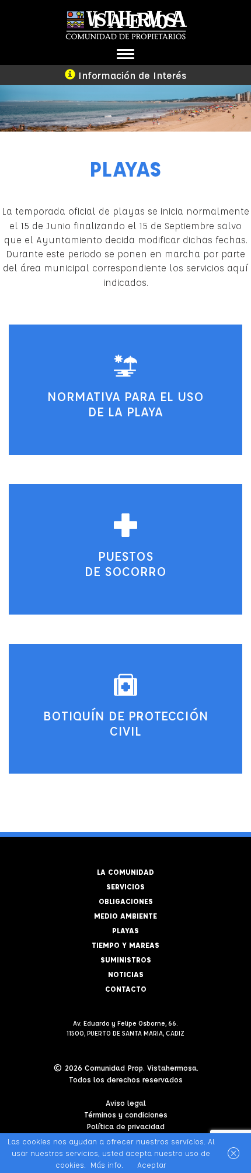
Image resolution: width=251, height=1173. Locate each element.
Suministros (125, 959)
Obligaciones (126, 901)
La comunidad (125, 872)
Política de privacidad (125, 1126)
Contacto (126, 988)
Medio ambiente (125, 915)
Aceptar (151, 1164)
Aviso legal (126, 1103)
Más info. (106, 1164)
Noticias (126, 974)
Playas (125, 930)
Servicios (125, 886)
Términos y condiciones (126, 1114)
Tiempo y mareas (125, 945)
